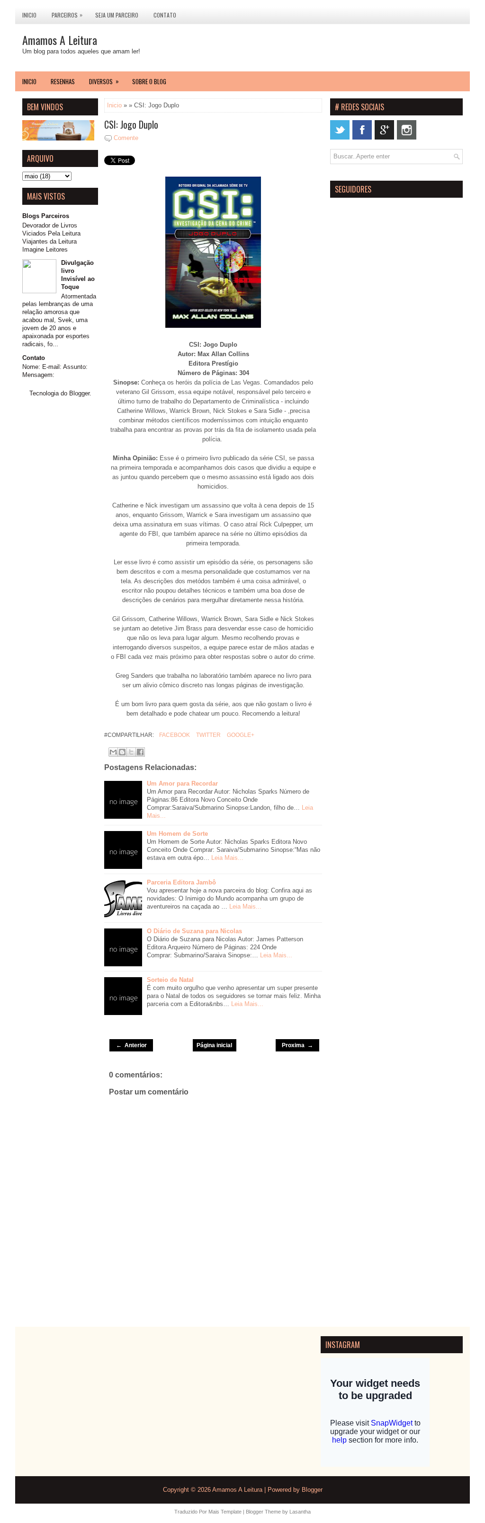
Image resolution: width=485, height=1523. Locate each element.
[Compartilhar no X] (131, 752)
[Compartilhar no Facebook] (140, 752)
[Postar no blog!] (122, 752)
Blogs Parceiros (45, 215)
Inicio (29, 15)
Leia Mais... (227, 857)
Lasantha (300, 1511)
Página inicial (214, 1045)
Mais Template (225, 1511)
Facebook (174, 735)
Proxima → (297, 1045)
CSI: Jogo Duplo (131, 124)
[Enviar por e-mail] (113, 752)
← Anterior (131, 1045)
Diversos (104, 81)
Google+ (239, 735)
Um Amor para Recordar (182, 783)
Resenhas (63, 81)
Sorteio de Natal (170, 979)
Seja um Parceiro (116, 15)
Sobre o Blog (149, 81)
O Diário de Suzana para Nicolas (194, 931)
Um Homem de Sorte (177, 833)
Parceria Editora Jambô (181, 882)
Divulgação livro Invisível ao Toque (78, 274)
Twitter (208, 735)
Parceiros (67, 14)
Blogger (79, 393)
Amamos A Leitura (59, 39)
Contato (164, 15)
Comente (126, 137)
